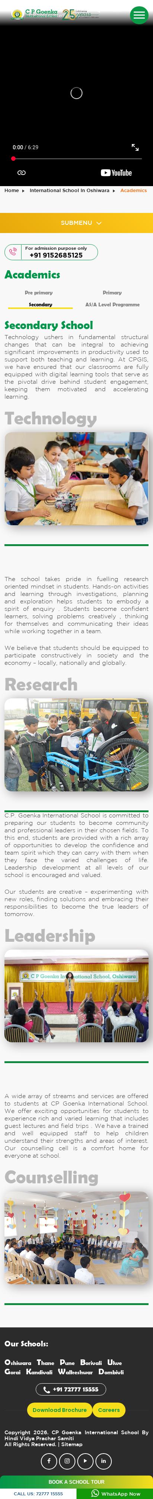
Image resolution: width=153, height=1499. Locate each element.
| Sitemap (70, 1444)
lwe (114, 1362)
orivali (91, 1362)
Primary (112, 292)
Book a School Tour (76, 1482)
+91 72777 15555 (75, 1389)
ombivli (111, 1372)
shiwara (17, 1362)
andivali (39, 1372)
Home (11, 191)
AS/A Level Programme (112, 304)
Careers (109, 1410)
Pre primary (39, 292)
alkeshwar (75, 1372)
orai (12, 1372)
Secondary (40, 304)
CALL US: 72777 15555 (38, 1494)
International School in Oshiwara (70, 191)
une (67, 1362)
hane (45, 1362)
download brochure (60, 1410)
